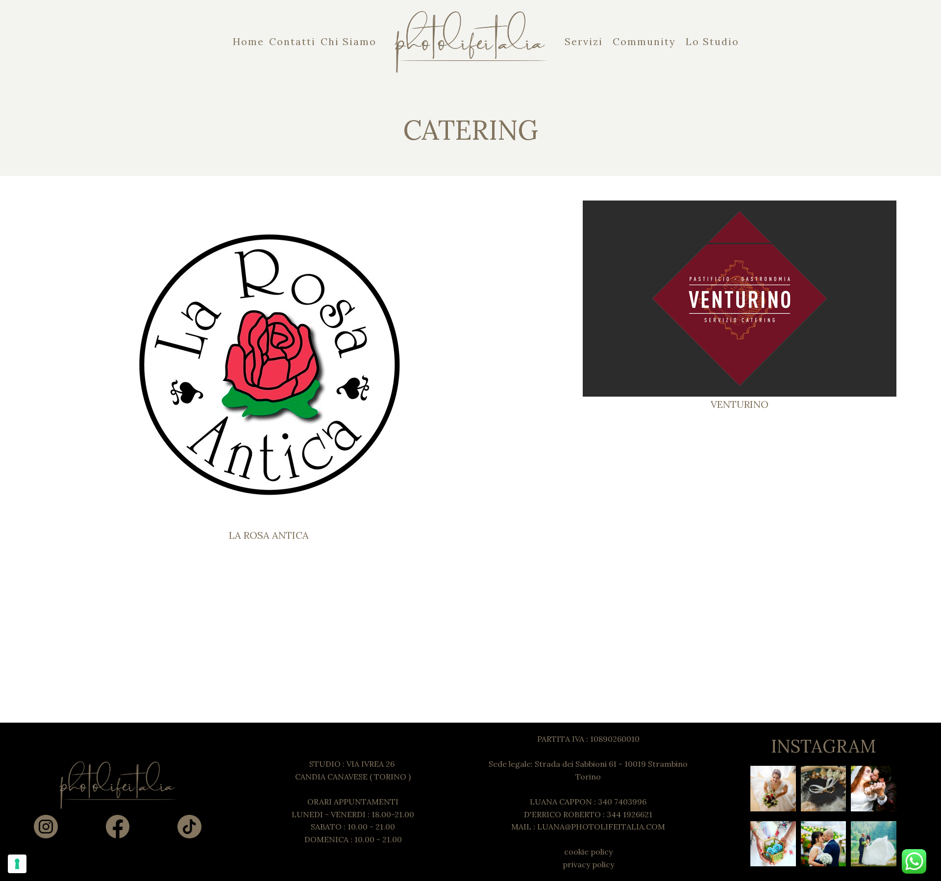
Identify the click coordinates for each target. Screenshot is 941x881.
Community (644, 41)
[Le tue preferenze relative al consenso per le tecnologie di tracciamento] (17, 864)
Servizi (584, 41)
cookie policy (588, 851)
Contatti (292, 41)
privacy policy (588, 864)
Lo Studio (712, 41)
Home (248, 41)
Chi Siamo (348, 41)
